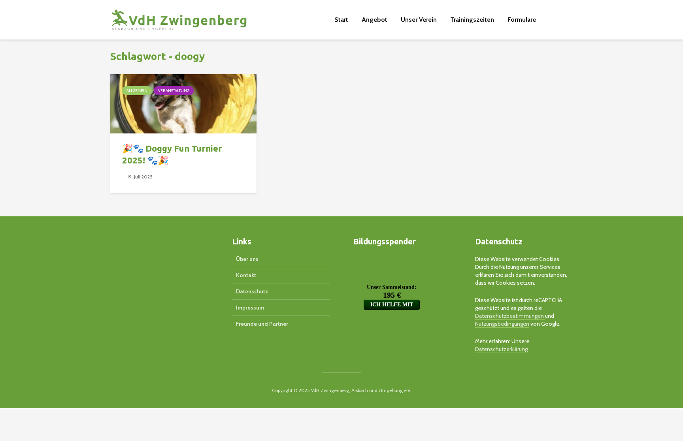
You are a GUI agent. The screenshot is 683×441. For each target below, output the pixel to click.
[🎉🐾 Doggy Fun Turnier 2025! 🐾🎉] (183, 103)
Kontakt (246, 275)
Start (341, 19)
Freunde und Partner (262, 323)
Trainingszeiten (472, 19)
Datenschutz (252, 291)
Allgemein (136, 90)
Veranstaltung (173, 90)
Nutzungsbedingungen (502, 323)
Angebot (374, 19)
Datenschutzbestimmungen (510, 315)
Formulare (522, 19)
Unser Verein (419, 19)
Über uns (247, 259)
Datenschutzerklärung (501, 349)
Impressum (250, 307)
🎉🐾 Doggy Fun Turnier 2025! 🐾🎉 (172, 154)
